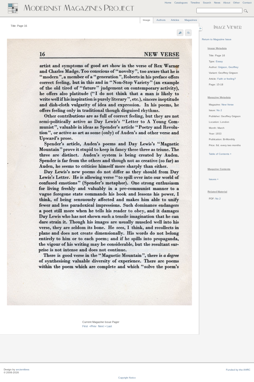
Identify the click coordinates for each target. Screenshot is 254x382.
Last (109, 326)
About (226, 2)
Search (207, 2)
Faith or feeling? (226, 78)
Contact (247, 2)
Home (168, 2)
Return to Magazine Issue (216, 39)
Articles (175, 20)
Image (146, 20)
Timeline (195, 2)
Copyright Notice (127, 378)
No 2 (219, 110)
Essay (219, 61)
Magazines (191, 20)
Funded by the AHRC (238, 369)
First (85, 326)
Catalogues (181, 2)
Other (236, 2)
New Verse (228, 104)
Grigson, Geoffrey (228, 67)
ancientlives (22, 369)
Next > (102, 326)
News (217, 2)
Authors (161, 20)
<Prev (92, 326)
